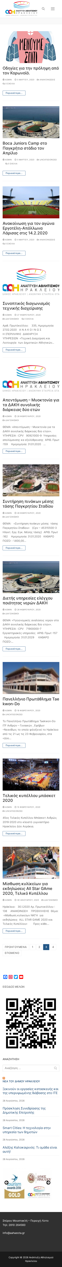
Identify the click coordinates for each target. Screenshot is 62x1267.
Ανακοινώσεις (47, 80)
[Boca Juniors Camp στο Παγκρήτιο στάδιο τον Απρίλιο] (31, 122)
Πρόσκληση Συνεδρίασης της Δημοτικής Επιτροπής (24, 1110)
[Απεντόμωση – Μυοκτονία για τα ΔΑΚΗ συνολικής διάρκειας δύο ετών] (31, 379)
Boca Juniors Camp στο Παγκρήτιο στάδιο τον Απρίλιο (25, 148)
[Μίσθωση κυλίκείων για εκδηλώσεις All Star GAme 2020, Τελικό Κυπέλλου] (31, 863)
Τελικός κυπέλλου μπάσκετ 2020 (29, 798)
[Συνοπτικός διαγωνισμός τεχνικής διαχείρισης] (31, 282)
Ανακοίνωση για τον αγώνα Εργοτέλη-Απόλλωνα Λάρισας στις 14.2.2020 (28, 228)
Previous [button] (6, 1182)
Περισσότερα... (14, 93)
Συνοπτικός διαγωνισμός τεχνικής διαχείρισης (26, 306)
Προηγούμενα (16, 947)
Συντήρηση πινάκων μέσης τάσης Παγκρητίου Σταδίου (28, 504)
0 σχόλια (10, 84)
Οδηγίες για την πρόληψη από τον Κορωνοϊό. (31, 70)
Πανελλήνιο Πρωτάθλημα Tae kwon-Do (31, 701)
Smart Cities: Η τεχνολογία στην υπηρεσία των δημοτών (27, 1130)
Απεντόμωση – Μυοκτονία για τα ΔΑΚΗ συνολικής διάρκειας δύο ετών (31, 405)
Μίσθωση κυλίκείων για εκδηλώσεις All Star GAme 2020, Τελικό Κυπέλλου (27, 888)
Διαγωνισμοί (12, 319)
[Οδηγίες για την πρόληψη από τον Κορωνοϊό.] (31, 47)
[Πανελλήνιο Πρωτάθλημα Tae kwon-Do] (31, 678)
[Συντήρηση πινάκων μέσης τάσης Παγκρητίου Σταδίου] (31, 480)
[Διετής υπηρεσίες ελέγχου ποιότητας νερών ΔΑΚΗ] (31, 577)
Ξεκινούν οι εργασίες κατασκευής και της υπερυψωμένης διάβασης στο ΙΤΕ (30, 1091)
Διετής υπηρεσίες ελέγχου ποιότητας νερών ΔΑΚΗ (28, 600)
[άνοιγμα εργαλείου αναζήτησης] (43, 8)
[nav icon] (52, 8)
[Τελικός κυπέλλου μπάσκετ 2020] (31, 775)
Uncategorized (48, 160)
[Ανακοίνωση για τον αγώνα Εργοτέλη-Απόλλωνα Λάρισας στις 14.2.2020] (31, 202)
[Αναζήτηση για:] (31, 1068)
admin (8, 80)
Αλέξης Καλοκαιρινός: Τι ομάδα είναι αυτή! (30, 1149)
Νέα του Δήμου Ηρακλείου (21, 1081)
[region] (27, 1184)
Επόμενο (12, 953)
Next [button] (48, 1182)
